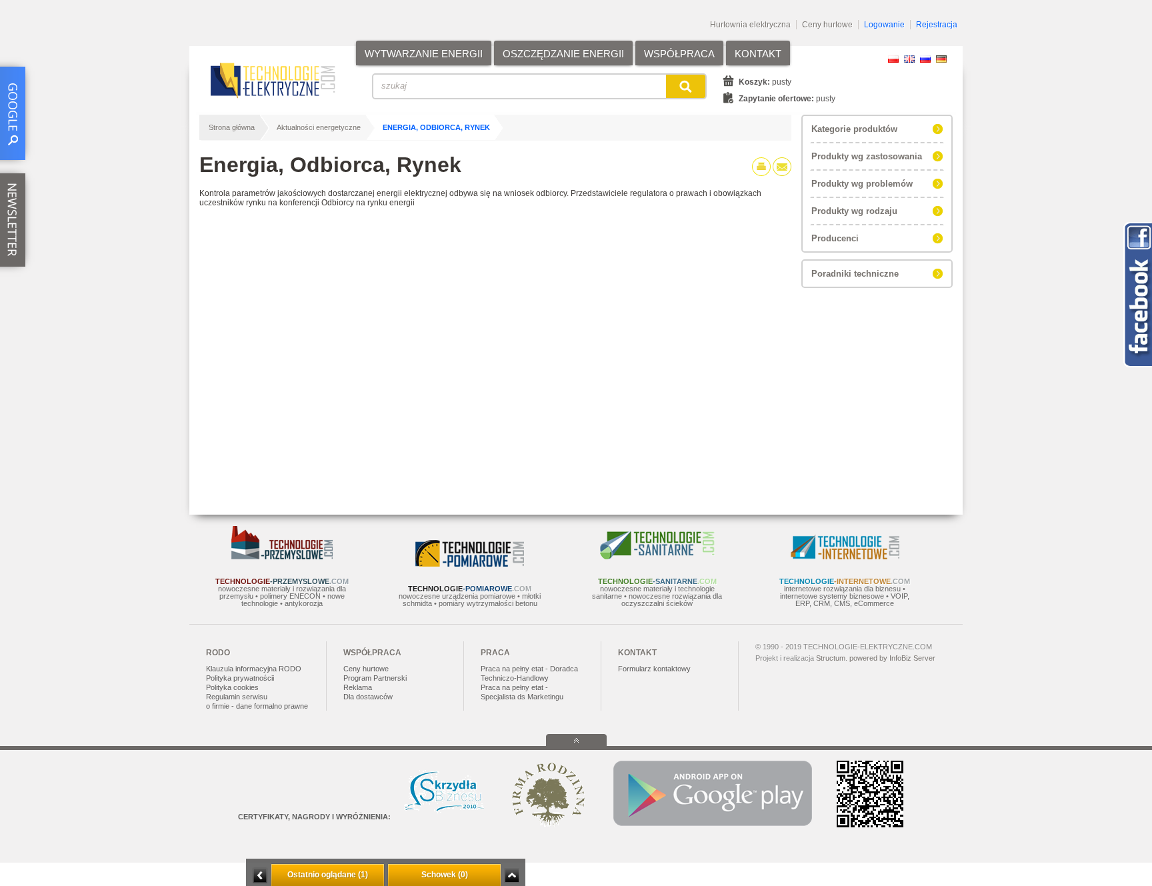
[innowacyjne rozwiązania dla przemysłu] (282, 556)
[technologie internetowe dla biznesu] (845, 556)
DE (941, 59)
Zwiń (511, 875)
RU (925, 59)
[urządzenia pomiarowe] (469, 564)
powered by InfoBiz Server (892, 658)
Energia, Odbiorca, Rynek (436, 127)
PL (893, 59)
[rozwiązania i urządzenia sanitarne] (657, 556)
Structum (830, 658)
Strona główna (232, 127)
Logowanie (884, 24)
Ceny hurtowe (827, 24)
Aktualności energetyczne (319, 127)
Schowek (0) (444, 874)
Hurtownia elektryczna (750, 24)
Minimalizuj (260, 875)
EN (909, 59)
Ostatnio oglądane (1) (327, 874)
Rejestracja (936, 24)
